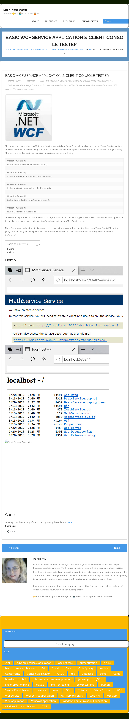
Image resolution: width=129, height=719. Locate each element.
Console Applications (45, 49)
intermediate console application (52, 679)
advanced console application (34, 663)
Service (83, 49)
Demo (11, 249)
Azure (107, 663)
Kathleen (31, 80)
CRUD (60, 673)
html (23, 679)
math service (56, 85)
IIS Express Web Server (68, 49)
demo (103, 673)
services (41, 690)
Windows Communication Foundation (85, 701)
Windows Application (43, 701)
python (105, 684)
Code (11, 252)
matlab (40, 684)
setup (56, 690)
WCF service (12, 695)
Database (87, 673)
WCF (90, 49)
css (73, 673)
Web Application (14, 701)
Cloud (55, 668)
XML (45, 706)
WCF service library (72, 695)
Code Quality (85, 668)
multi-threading (60, 684)
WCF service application (23, 88)
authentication (88, 663)
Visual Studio (102, 690)
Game (116, 673)
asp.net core (65, 663)
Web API (95, 695)
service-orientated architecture (97, 85)
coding (104, 668)
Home (8, 49)
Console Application (29, 85)
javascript (84, 679)
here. (70, 522)
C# (31, 49)
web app (112, 695)
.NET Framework (20, 49)
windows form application (20, 706)
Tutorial (83, 690)
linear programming (17, 684)
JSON (99, 679)
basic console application (20, 668)
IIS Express (45, 85)
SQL (68, 690)
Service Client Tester (72, 85)
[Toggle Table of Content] (33, 244)
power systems (85, 684)
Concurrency (12, 673)
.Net (7, 663)
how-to (9, 679)
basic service (13, 85)
